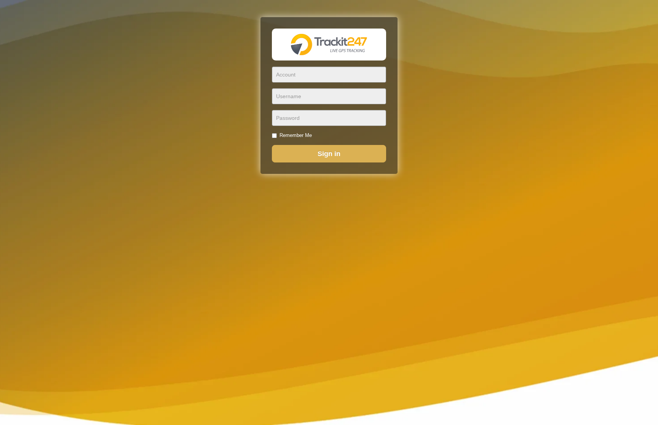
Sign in (329, 154)
